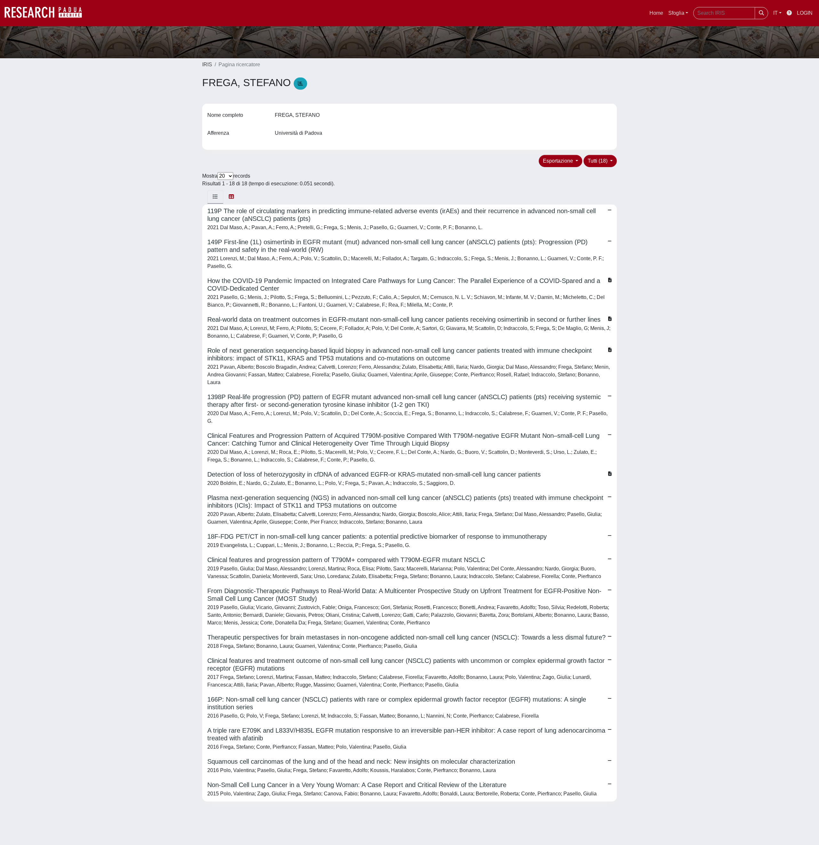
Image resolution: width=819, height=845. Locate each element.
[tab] (215, 197)
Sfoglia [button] (676, 13)
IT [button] (775, 13)
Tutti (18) (598, 161)
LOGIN (805, 13)
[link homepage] (46, 13)
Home (656, 13)
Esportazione (558, 161)
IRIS (207, 64)
